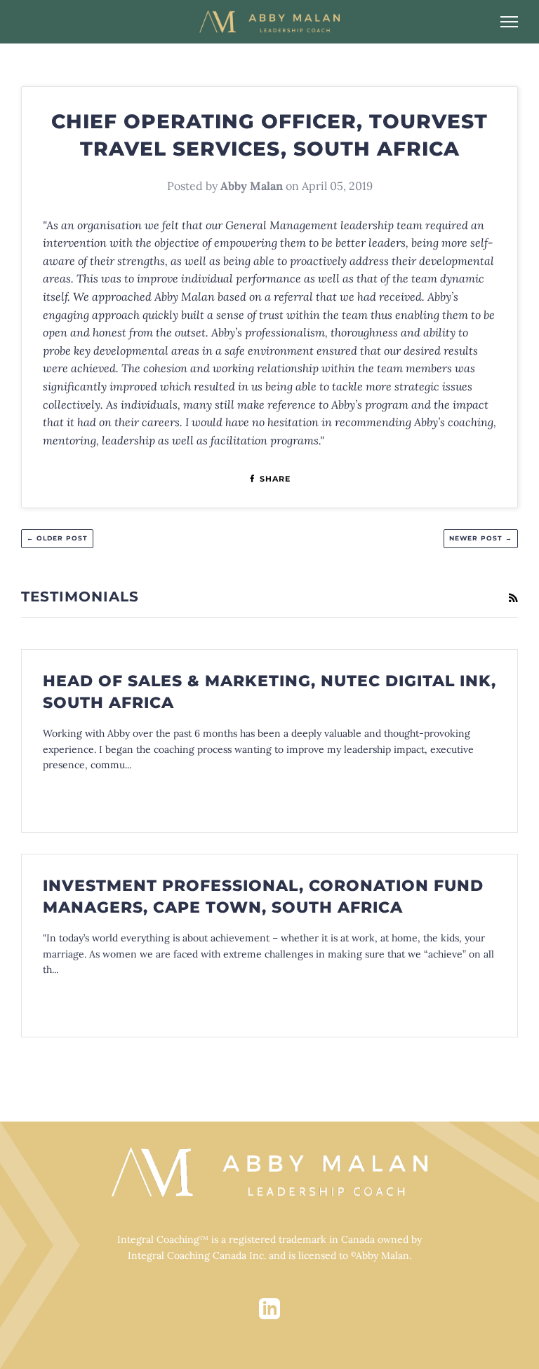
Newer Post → (480, 538)
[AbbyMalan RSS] (513, 598)
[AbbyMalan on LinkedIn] (269, 1316)
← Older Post (57, 538)
